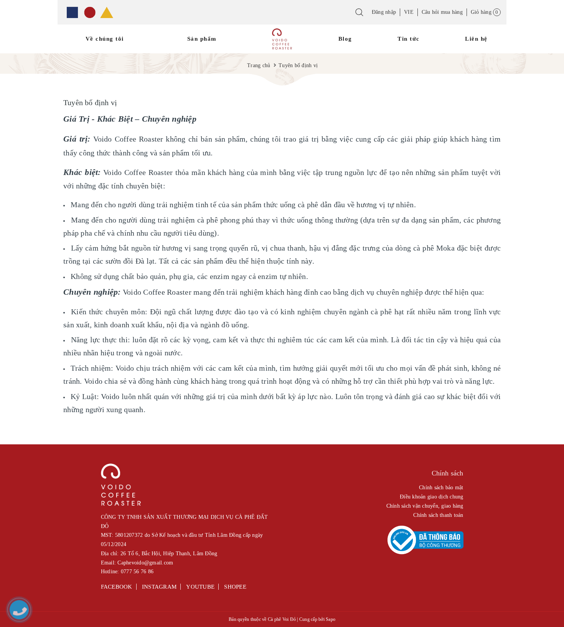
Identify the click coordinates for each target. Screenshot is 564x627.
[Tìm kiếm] (359, 14)
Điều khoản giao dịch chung (431, 497)
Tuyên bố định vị (90, 102)
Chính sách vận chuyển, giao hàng (424, 506)
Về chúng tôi (105, 39)
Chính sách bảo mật (441, 487)
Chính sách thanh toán (438, 515)
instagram (159, 587)
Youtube (200, 587)
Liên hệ (476, 39)
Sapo (330, 619)
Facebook (116, 587)
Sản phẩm (202, 39)
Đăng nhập (384, 12)
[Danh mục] (89, 12)
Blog (345, 39)
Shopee (235, 587)
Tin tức (408, 39)
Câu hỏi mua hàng (442, 12)
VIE (409, 12)
